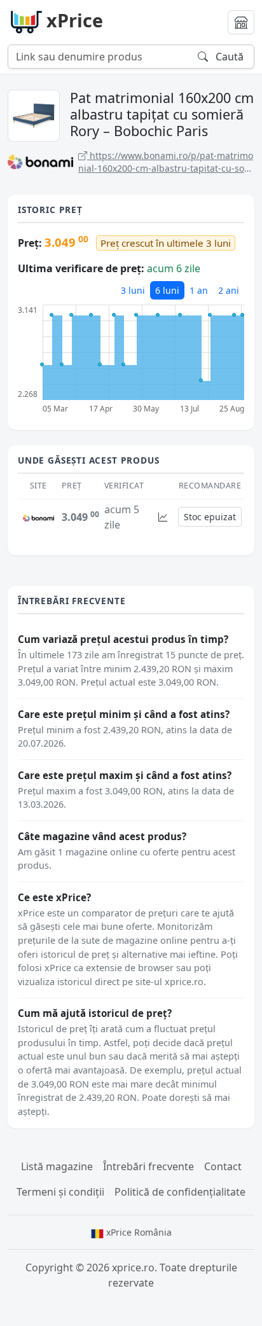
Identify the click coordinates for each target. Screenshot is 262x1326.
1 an (199, 290)
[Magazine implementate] (241, 22)
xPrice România (138, 1232)
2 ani (228, 290)
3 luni (133, 290)
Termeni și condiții (60, 1192)
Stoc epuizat (210, 517)
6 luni (167, 290)
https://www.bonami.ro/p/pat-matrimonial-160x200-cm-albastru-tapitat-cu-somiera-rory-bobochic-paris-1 (165, 161)
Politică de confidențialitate (179, 1192)
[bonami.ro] (38, 517)
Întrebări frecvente (148, 1166)
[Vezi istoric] (163, 517)
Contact (223, 1166)
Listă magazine (57, 1166)
